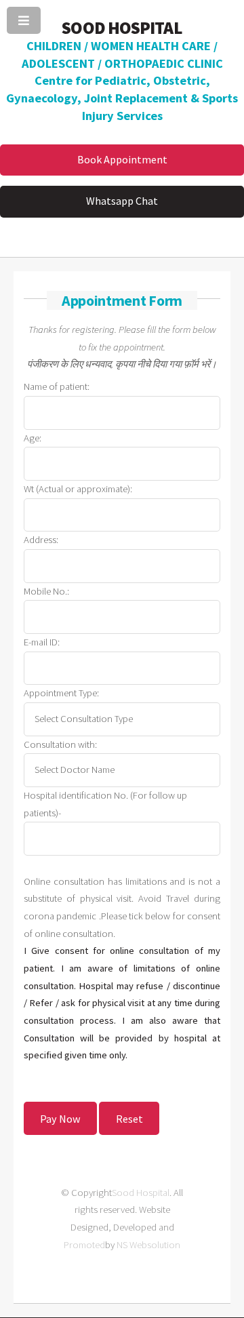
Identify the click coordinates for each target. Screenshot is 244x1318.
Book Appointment (122, 159)
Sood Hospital (140, 1192)
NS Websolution (148, 1245)
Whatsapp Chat (122, 200)
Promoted (84, 1245)
